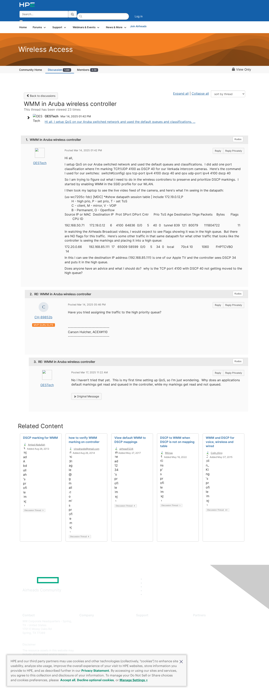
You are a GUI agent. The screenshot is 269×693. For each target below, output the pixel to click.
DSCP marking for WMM (40, 438)
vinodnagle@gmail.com (86, 448)
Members (87, 69)
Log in (139, 16)
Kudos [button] (238, 139)
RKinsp (169, 452)
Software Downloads (149, 638)
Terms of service (90, 650)
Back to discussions (42, 95)
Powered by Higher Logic (191, 685)
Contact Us (86, 632)
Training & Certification (150, 632)
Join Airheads (138, 26)
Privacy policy (88, 644)
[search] (72, 14)
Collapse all (200, 93)
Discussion (59, 69)
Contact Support (147, 627)
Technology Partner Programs (212, 638)
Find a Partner (202, 621)
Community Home (30, 69)
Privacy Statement (95, 670)
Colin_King (216, 452)
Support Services (147, 621)
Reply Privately (233, 150)
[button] (181, 661)
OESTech (39, 163)
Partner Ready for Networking (212, 632)
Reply (218, 150)
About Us (85, 621)
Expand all (181, 93)
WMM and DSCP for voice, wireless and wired (220, 442)
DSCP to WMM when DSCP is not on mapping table (177, 442)
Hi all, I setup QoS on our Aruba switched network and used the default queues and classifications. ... (120, 122)
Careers (84, 627)
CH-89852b (43, 317)
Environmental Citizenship (95, 638)
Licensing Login (146, 644)
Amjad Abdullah (36, 444)
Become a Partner (204, 627)
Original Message (87, 396)
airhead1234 (126, 448)
